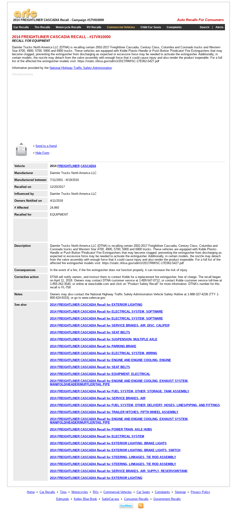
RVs (96, 492)
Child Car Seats (150, 27)
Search (204, 27)
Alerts (219, 27)
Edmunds (62, 499)
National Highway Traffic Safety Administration (81, 68)
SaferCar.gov (110, 499)
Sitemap (180, 492)
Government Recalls (167, 499)
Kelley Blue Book (85, 499)
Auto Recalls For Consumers (200, 20)
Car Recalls (21, 27)
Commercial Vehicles (121, 27)
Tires (63, 492)
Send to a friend (46, 146)
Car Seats (143, 492)
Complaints (174, 27)
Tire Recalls (42, 27)
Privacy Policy (200, 492)
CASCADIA (88, 166)
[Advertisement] (51, 108)
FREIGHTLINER (68, 166)
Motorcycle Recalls (68, 27)
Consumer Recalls (136, 499)
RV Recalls (94, 27)
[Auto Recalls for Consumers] (25, 17)
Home (31, 492)
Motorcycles (80, 492)
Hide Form (42, 153)
